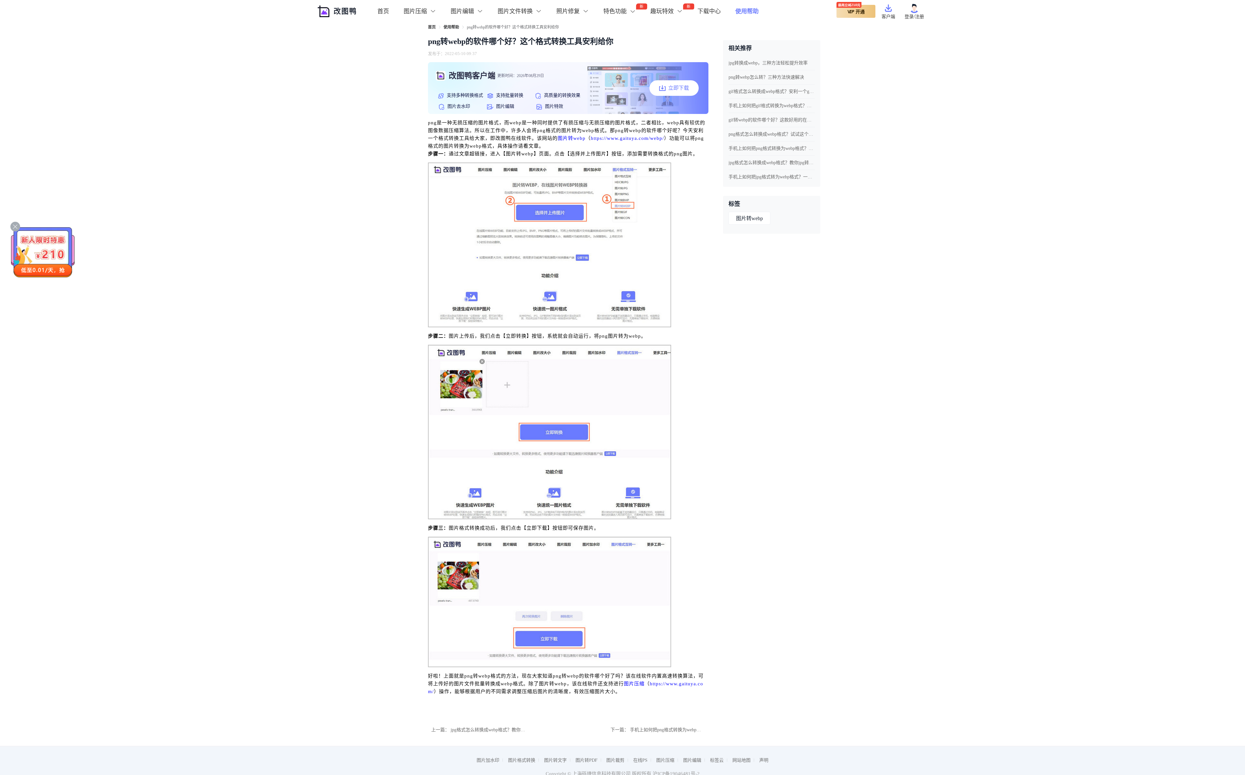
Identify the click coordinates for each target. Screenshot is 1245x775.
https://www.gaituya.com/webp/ (627, 138)
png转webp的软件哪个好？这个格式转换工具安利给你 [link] (513, 27)
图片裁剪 (615, 760)
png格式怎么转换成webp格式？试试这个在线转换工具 (772, 134)
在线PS (640, 760)
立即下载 (678, 88)
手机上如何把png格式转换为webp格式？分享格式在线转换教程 (692, 729)
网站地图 (741, 760)
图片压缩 (634, 683)
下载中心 (709, 11)
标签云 (717, 760)
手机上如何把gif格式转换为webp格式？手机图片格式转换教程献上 (772, 105)
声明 (763, 760)
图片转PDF (586, 760)
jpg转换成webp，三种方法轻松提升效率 (768, 63)
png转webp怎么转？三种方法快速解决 (766, 77)
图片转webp (572, 138)
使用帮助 (747, 11)
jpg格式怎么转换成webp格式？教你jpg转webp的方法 (502, 729)
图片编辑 (692, 760)
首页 (383, 11)
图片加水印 (488, 760)
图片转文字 (555, 760)
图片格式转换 (521, 760)
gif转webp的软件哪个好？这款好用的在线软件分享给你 (772, 120)
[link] (432, 27)
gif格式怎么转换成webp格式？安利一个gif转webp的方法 (772, 91)
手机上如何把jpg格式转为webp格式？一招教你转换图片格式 (772, 176)
